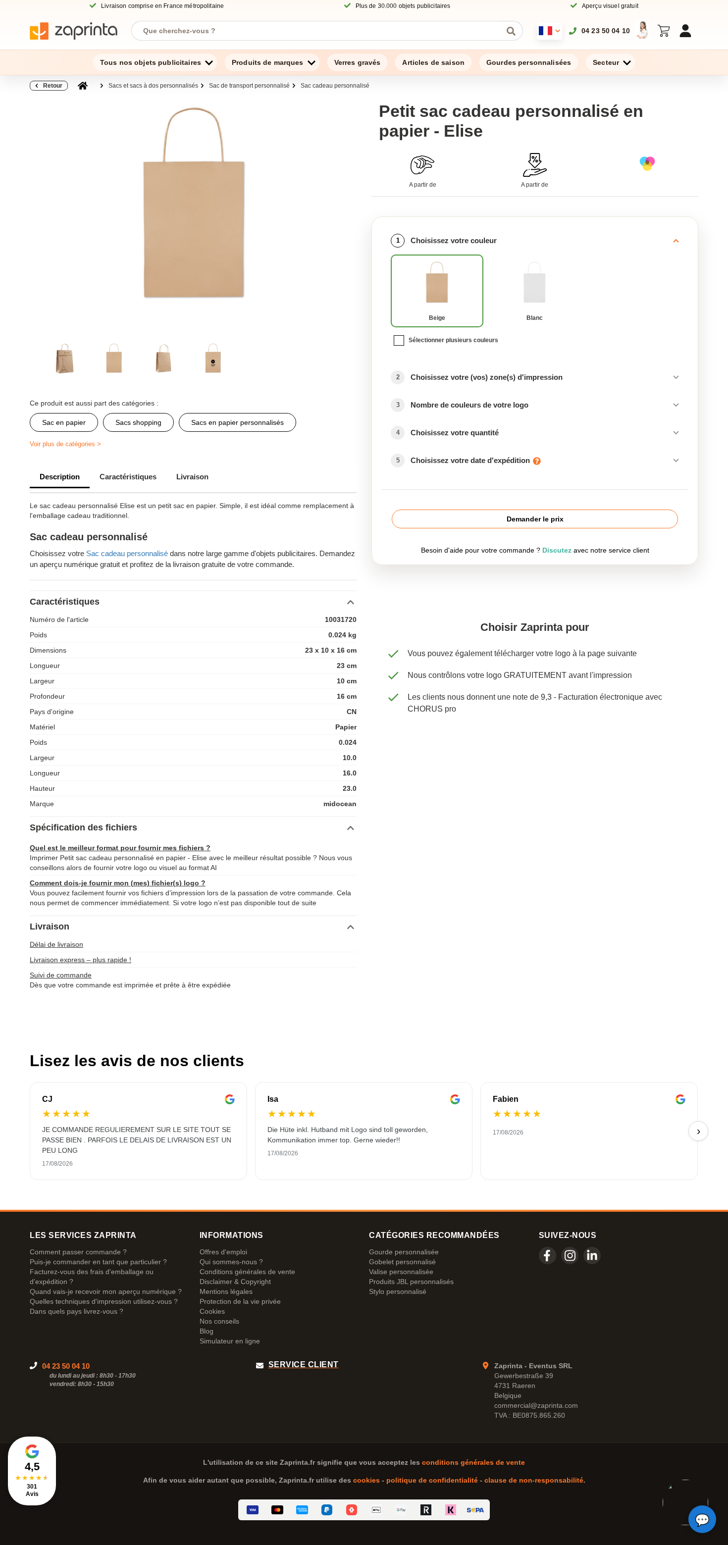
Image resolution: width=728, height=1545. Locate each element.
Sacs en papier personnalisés (237, 422)
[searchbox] (320, 30)
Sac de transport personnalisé (249, 86)
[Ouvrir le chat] (702, 1519)
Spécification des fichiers (83, 827)
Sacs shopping (138, 422)
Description (60, 476)
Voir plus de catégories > (65, 444)
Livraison (192, 476)
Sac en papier (64, 422)
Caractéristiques (128, 476)
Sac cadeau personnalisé (335, 86)
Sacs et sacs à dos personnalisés (153, 86)
